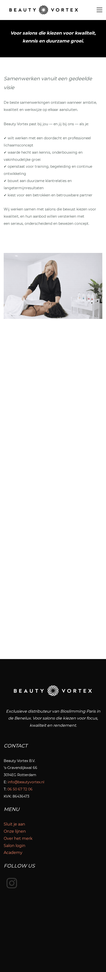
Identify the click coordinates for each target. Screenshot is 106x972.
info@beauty (19, 782)
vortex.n (36, 782)
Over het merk (18, 838)
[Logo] (43, 10)
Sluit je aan (14, 824)
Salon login (14, 845)
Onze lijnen (15, 831)
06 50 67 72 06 (20, 789)
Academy (13, 852)
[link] (53, 256)
